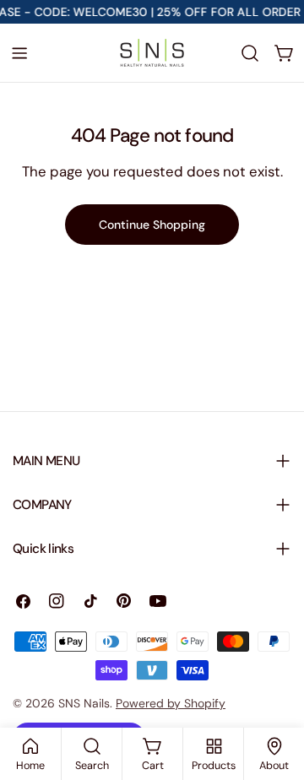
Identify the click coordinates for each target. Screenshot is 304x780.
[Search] (250, 53)
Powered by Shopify (170, 703)
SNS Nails (84, 703)
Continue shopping (152, 224)
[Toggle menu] (19, 53)
